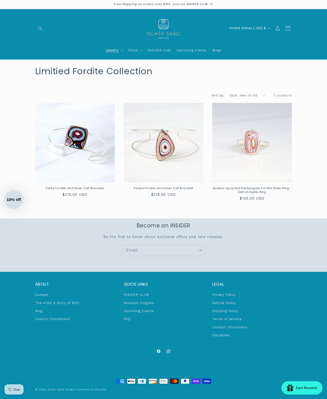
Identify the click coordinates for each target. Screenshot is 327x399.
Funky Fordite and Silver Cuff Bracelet (75, 188)
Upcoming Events (139, 311)
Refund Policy (224, 303)
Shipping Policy (225, 311)
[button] (40, 28)
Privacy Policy (224, 295)
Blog (39, 311)
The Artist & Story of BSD (57, 303)
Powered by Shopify (91, 389)
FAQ (127, 319)
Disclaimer (221, 335)
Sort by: (218, 95)
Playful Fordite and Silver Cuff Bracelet (163, 188)
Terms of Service (226, 319)
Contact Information (229, 327)
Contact (41, 295)
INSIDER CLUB (136, 295)
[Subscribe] (200, 250)
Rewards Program (139, 303)
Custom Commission (52, 319)
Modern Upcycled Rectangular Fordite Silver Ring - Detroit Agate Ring (252, 190)
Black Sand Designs (62, 389)
